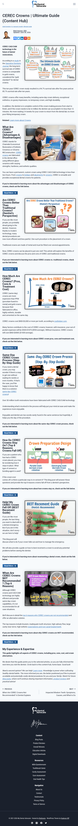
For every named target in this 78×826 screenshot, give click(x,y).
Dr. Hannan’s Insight (17, 26)
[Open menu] (75, 4)
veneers (49, 175)
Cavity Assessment (39, 772)
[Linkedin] (21, 38)
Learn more (37, 670)
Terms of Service (39, 804)
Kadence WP (65, 818)
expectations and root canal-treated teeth (44, 627)
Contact (39, 793)
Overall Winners (39, 747)
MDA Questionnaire (39, 764)
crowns (19, 175)
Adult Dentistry (6, 26)
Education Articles (39, 750)
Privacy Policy (39, 800)
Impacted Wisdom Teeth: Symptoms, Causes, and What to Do (61, 692)
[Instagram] (37, 823)
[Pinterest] (25, 38)
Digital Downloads (39, 754)
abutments (38, 175)
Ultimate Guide (27, 26)
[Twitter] (18, 38)
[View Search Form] (2, 4)
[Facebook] (15, 38)
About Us (39, 789)
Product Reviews (39, 743)
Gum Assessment (39, 775)
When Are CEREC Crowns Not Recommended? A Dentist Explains (16, 692)
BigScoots (42, 818)
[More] (28, 38)
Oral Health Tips (39, 779)
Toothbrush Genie (39, 768)
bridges (27, 175)
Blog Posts (39, 739)
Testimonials (39, 797)
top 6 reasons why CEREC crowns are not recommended (45, 615)
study (16, 61)
